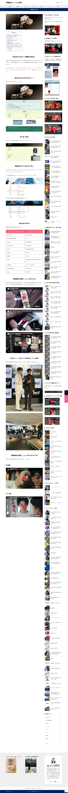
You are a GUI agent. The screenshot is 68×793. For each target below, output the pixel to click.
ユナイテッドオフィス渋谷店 (31, 175)
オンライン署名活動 (27, 788)
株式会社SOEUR (9, 41)
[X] (58, 2)
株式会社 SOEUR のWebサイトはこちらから (14, 81)
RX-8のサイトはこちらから (28, 140)
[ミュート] (59, 52)
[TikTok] (57, 2)
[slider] (60, 392)
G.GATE (26, 6)
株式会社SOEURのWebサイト (11, 36)
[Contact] (61, 2)
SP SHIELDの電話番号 (10, 198)
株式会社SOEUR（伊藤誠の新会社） (13, 35)
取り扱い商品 (9, 38)
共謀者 (58, 6)
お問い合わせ (34, 788)
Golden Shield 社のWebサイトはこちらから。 (32, 284)
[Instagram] (56, 2)
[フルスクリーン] (60, 52)
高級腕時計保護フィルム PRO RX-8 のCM (13, 46)
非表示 (15, 32)
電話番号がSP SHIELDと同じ (11, 40)
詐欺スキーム (42, 6)
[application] (53, 49)
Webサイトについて (41, 788)
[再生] (45, 52)
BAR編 (9, 48)
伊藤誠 (10, 6)
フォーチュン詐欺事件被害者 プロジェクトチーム (53, 766)
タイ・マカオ (34, 6)
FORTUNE (18, 6)
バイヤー (50, 6)
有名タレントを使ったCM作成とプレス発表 (14, 45)
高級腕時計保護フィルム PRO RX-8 (12, 43)
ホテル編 (10, 50)
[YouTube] (60, 2)
